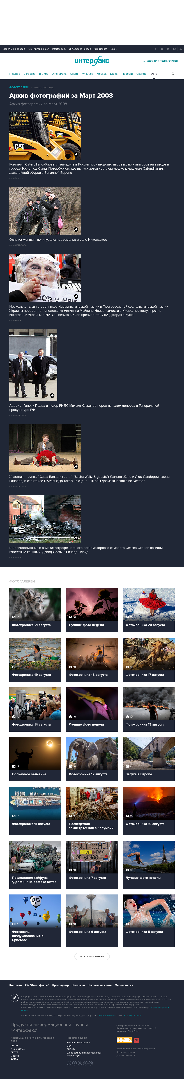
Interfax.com (59, 48)
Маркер (15, 1055)
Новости (127, 73)
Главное (14, 73)
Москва (102, 73)
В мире (43, 73)
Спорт (74, 73)
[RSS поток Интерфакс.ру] (85, 1063)
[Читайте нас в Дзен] (69, 1063)
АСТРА (14, 1059)
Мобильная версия (14, 48)
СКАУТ (14, 1052)
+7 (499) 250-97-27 (133, 1015)
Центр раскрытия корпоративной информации (84, 1054)
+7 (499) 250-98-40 (108, 1015)
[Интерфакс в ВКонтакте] (80, 1063)
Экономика (59, 73)
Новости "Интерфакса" (78, 1042)
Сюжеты (141, 73)
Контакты (15, 985)
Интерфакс (92, 60)
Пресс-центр (60, 985)
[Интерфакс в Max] (90, 1063)
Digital (114, 73)
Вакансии (78, 985)
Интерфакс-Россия (80, 48)
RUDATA (71, 1049)
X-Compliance (18, 1049)
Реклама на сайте (100, 985)
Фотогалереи (19, 87)
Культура (87, 73)
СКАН (70, 1046)
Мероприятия (124, 985)
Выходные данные (125, 1052)
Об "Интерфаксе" (38, 48)
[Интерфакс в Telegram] (74, 1063)
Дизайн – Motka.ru (125, 1055)
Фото (154, 73)
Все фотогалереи (92, 956)
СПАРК (14, 1045)
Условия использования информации (135, 1048)
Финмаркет (100, 48)
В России (30, 73)
